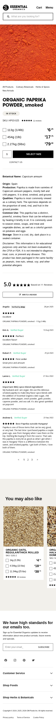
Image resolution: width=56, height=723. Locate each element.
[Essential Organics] (15, 8)
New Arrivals (8, 90)
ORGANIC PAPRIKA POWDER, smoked (18, 321)
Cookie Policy (38, 718)
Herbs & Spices (43, 87)
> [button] (37, 459)
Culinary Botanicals (24, 87)
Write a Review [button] (29, 294)
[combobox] (28, 16)
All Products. (8, 87)
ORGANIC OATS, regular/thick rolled (22, 551)
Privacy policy (8, 718)
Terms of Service (23, 718)
